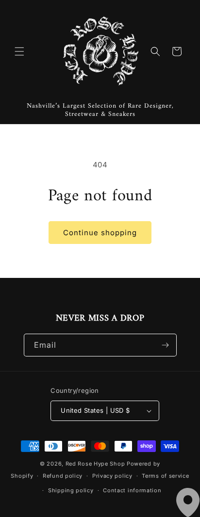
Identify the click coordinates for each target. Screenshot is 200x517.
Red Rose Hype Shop (95, 463)
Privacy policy (112, 475)
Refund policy (63, 475)
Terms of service (165, 475)
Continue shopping (100, 232)
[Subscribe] (165, 345)
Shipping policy (71, 490)
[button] (19, 51)
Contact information (132, 490)
